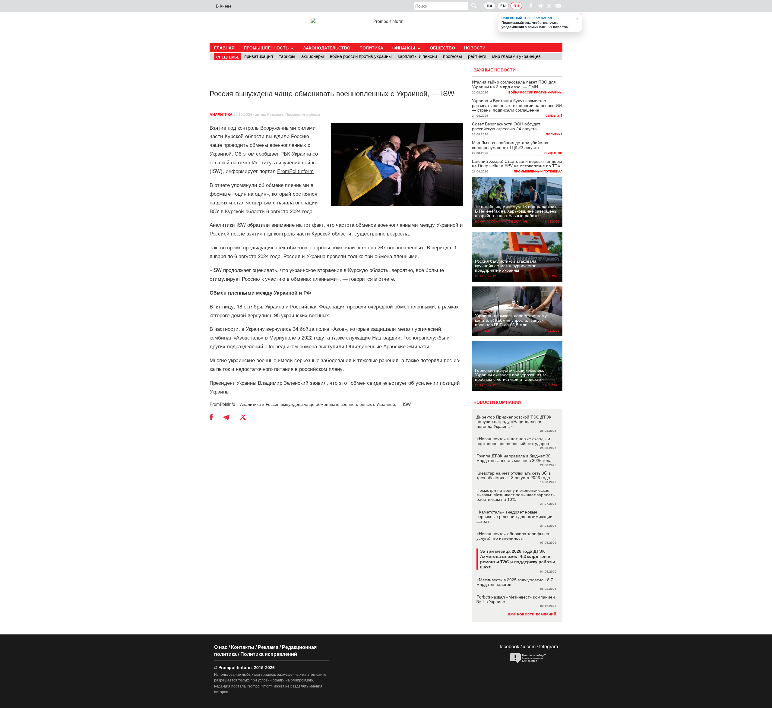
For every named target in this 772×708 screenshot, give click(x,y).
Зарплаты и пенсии (417, 56)
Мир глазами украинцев (516, 56)
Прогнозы (452, 56)
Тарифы (287, 56)
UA (489, 5)
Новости (475, 48)
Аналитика (221, 114)
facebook (509, 646)
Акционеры (312, 56)
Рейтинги (477, 56)
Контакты (242, 646)
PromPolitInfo (222, 404)
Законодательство (326, 48)
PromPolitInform (295, 171)
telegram (548, 646)
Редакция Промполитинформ (293, 114)
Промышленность (267, 48)
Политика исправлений (268, 653)
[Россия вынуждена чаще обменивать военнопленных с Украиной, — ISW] (397, 165)
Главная (224, 48)
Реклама (268, 646)
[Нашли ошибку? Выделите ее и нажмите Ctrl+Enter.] (532, 658)
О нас (220, 646)
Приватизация (258, 56)
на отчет (241, 162)
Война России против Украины (361, 56)
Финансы (404, 48)
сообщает (267, 153)
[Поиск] (471, 5)
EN (503, 5)
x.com (529, 646)
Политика (371, 48)
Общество (442, 48)
